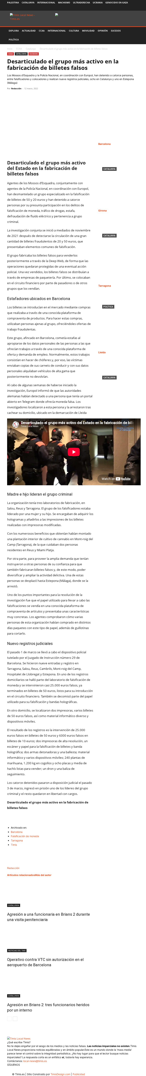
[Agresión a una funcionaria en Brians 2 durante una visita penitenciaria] (50, 893)
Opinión (103, 30)
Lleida (102, 352)
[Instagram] (118, 8)
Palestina (13, 2)
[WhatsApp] (27, 96)
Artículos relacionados (21, 874)
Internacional (46, 2)
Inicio (9, 48)
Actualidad (29, 30)
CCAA (42, 30)
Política (14, 39)
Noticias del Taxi (16, 950)
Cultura (74, 30)
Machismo (64, 2)
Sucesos (116, 30)
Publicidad (79, 1074)
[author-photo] (14, 864)
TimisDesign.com (61, 1074)
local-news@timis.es (35, 1060)
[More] (43, 96)
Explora (14, 30)
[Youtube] (130, 8)
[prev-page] (9, 1018)
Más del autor (43, 874)
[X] (124, 8)
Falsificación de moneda (25, 836)
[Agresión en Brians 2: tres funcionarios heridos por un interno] (50, 984)
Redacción (16, 88)
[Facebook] (112, 8)
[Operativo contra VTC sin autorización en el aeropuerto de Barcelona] (50, 938)
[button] (134, 31)
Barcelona (16, 831)
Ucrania (98, 2)
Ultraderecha (81, 2)
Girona (102, 210)
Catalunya (28, 2)
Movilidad (88, 30)
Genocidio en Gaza (116, 2)
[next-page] (15, 1018)
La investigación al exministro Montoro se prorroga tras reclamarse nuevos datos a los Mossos (118, 321)
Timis (14, 844)
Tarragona (17, 840)
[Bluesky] (136, 8)
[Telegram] (35, 96)
